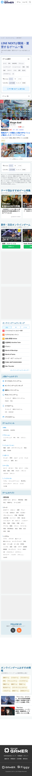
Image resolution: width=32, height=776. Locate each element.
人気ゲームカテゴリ (10, 376)
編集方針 (6, 759)
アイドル (5, 526)
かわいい (12, 510)
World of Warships (11, 350)
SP (13, 129)
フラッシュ (20, 554)
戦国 (8, 523)
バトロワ (13, 554)
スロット (12, 473)
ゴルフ (15, 458)
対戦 (24, 541)
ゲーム (18, 2)
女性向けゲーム (24, 691)
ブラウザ (11, 538)
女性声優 (5, 518)
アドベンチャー (7, 483)
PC (15, 79)
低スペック (18, 538)
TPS (18, 437)
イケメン (16, 526)
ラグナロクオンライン (12, 335)
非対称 (22, 544)
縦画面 (25, 547)
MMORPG (14, 63)
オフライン (18, 552)
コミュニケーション (14, 481)
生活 (24, 528)
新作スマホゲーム (17, 409)
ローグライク (12, 549)
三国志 (13, 523)
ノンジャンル (7, 478)
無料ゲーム (6, 677)
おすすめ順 (12, 83)
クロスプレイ (10, 552)
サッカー (5, 458)
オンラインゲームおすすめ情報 (16, 669)
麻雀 (4, 470)
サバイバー (6, 554)
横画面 (5, 549)
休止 (4, 502)
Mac (11, 401)
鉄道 (16, 528)
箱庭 (4, 70)
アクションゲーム (12, 681)
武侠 (4, 531)
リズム (5, 481)
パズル (14, 70)
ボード (21, 468)
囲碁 (8, 470)
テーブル (6, 465)
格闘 (4, 440)
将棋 (13, 470)
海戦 (8, 531)
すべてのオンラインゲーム (13, 381)
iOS (17, 129)
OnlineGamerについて (10, 756)
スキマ (20, 547)
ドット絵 (5, 512)
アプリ (5, 538)
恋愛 (19, 70)
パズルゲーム (6, 691)
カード (3, 140)
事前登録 (20, 500)
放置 (11, 547)
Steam (7, 401)
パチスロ (5, 473)
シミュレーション (16, 67)
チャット (15, 483)
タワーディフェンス (17, 448)
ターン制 (16, 544)
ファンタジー (6, 520)
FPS (14, 437)
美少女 (23, 70)
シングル (5, 547)
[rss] (19, 630)
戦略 (24, 67)
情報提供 (13, 759)
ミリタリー (25, 520)
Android (21, 129)
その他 (5, 486)
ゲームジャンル (8, 423)
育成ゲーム (22, 684)
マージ (19, 549)
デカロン (8, 346)
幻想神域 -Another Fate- (13, 342)
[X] (13, 630)
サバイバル (23, 526)
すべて (4, 63)
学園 (18, 523)
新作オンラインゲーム (19, 398)
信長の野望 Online (11, 338)
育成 (27, 67)
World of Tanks (10, 354)
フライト (23, 437)
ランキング (18, 83)
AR (4, 552)
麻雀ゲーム (15, 691)
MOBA (9, 450)
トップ (2, 38)
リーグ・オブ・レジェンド (13, 358)
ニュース (24, 2)
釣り (16, 460)
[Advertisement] (16, 20)
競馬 (12, 460)
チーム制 (9, 544)
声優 (16, 515)
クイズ (21, 483)
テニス (26, 458)
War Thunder (9, 366)
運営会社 (25, 759)
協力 (4, 544)
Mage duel (15, 122)
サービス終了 (5, 129)
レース (21, 458)
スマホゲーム (9, 406)
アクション (21, 63)
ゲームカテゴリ (8, 493)
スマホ (19, 79)
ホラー (22, 523)
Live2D (5, 557)
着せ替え (23, 481)
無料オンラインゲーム (12, 390)
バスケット (6, 460)
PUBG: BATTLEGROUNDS (13, 362)
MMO (24, 549)
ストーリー (13, 518)
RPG (9, 63)
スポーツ (9, 70)
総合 (7, 327)
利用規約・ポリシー (23, 756)
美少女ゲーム (6, 687)
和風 (4, 528)
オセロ (17, 470)
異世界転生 (10, 528)
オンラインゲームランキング (13, 323)
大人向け (22, 512)
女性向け (12, 512)
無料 (10, 129)
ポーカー (11, 468)
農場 (20, 528)
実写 (18, 518)
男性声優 (21, 515)
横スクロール (6, 541)
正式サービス (6, 500)
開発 (26, 500)
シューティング (6, 67)
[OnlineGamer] (16, 752)
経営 (8, 448)
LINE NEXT (13, 125)
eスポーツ (6, 510)
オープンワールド (17, 541)
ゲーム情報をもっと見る (16, 159)
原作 (17, 512)
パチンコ (23, 470)
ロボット (17, 520)
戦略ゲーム (6, 684)
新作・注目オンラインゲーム (15, 224)
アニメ (23, 510)
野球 (11, 458)
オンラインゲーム (10, 38)
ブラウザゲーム (6, 74)
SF (12, 520)
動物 (11, 526)
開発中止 (9, 502)
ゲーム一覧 (5, 96)
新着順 (23, 83)
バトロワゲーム (23, 681)
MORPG (12, 430)
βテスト (14, 500)
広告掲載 (19, 759)
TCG (16, 468)
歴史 (4, 523)
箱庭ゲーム (14, 684)
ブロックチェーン (8, 515)
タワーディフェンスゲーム (19, 687)
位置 (15, 547)
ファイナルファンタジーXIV (14, 331)
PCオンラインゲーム (11, 395)
